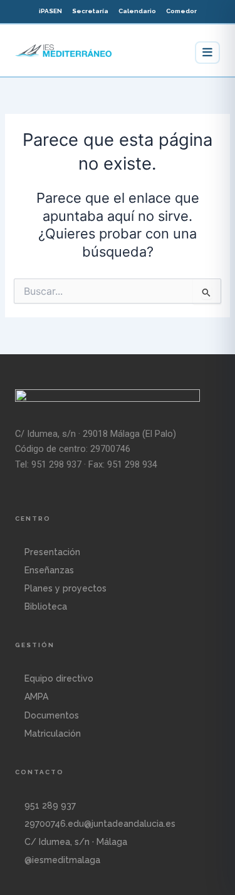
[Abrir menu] (207, 52)
